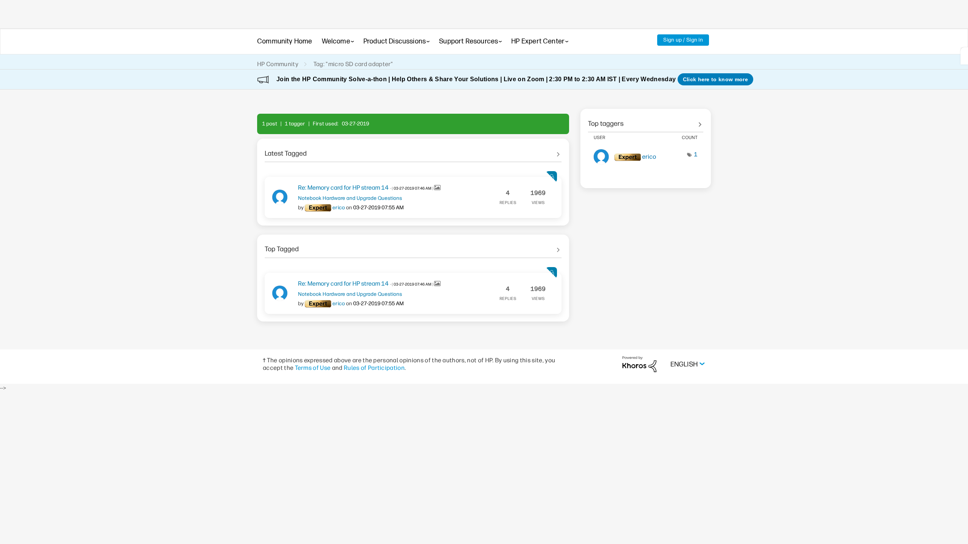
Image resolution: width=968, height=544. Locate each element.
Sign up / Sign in (683, 40)
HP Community (277, 64)
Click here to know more (715, 79)
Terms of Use (313, 367)
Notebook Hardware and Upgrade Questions (350, 198)
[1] (964, 56)
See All (413, 151)
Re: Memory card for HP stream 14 (366, 187)
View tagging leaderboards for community (645, 121)
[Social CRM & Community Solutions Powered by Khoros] (639, 364)
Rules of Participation (374, 367)
